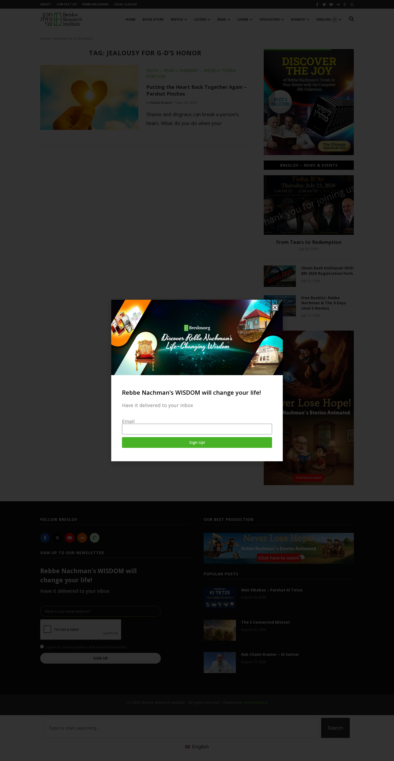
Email (128, 421)
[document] (197, 380)
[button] (275, 307)
